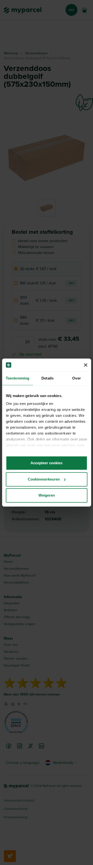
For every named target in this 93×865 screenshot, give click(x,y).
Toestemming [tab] (17, 378)
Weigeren (46, 495)
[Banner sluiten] (85, 365)
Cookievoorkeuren (44, 479)
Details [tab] (47, 378)
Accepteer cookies (46, 463)
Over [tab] (76, 378)
